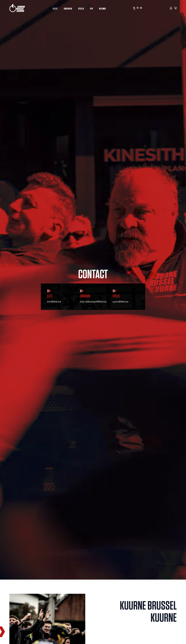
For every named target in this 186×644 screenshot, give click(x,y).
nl (134, 8)
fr (138, 8)
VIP (91, 8)
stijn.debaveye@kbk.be (93, 302)
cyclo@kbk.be (120, 302)
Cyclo (81, 8)
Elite (55, 8)
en (141, 8)
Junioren (68, 8)
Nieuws (102, 8)
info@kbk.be (54, 302)
